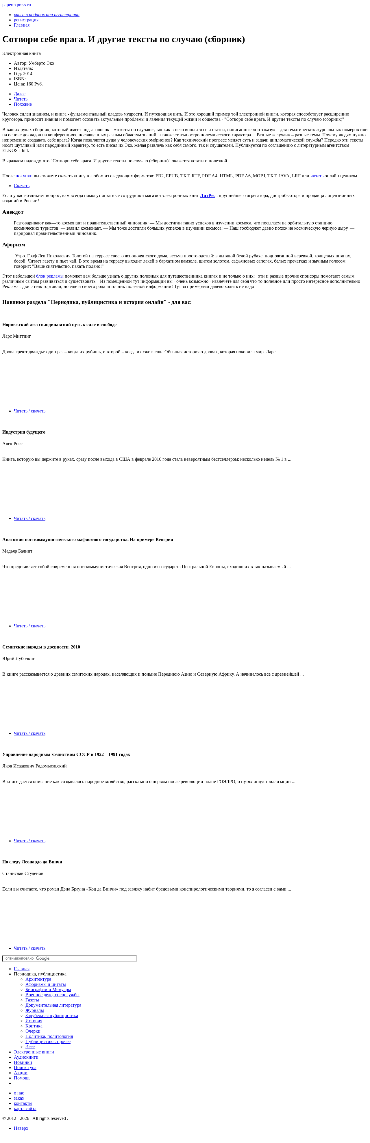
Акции (20, 1072)
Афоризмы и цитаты (45, 984)
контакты (23, 1103)
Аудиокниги (26, 1057)
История (33, 1020)
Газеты (32, 999)
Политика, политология (49, 1036)
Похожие (23, 104)
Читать (20, 98)
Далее (19, 93)
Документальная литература (53, 1005)
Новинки (23, 1062)
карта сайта (25, 1108)
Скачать (21, 185)
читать (316, 175)
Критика (33, 1025)
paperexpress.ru (16, 4)
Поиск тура (25, 1067)
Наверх (21, 1128)
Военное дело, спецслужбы (52, 994)
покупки (24, 175)
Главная (21, 968)
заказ (19, 1098)
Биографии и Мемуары (48, 989)
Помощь (22, 1077)
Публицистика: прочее (48, 1041)
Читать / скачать (29, 410)
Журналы (34, 1010)
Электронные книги (34, 1051)
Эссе (30, 1046)
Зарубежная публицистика (51, 1015)
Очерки (32, 1031)
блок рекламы (50, 276)
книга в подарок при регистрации (46, 14)
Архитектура (38, 979)
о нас (19, 1092)
